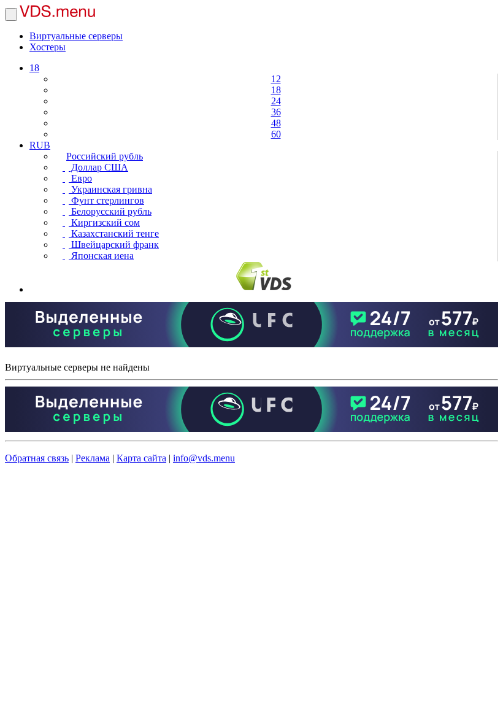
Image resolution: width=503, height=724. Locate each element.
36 (276, 112)
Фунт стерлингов (106, 200)
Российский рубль (104, 156)
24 (276, 101)
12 (276, 79)
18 (34, 68)
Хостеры (47, 47)
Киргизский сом (104, 222)
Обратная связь (37, 458)
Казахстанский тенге (114, 233)
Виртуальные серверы (76, 36)
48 (276, 123)
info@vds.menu (204, 458)
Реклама (92, 458)
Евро (80, 178)
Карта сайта (141, 458)
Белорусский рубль (110, 211)
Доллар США (98, 167)
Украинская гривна (110, 189)
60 (276, 134)
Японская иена (101, 255)
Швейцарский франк (114, 244)
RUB (39, 145)
